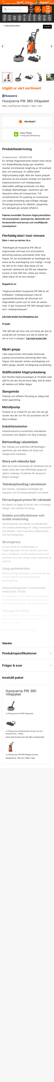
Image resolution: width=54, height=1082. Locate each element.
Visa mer (7, 643)
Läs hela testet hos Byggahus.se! (20, 316)
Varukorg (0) (48, 9)
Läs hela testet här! (36, 338)
